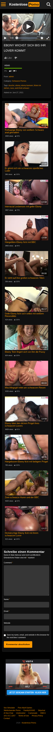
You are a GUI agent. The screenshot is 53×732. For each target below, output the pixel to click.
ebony (17, 85)
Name (7, 599)
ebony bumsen (27, 85)
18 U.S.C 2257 (9, 716)
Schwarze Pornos (19, 81)
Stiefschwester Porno (12, 710)
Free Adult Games (25, 708)
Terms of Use (23, 716)
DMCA (43, 713)
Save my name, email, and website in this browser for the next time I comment (28, 636)
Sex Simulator (9, 708)
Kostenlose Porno (29, 723)
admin (11, 77)
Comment (8, 563)
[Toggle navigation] (3, 4)
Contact (7, 718)
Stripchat (41, 710)
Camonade (32, 713)
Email (7, 611)
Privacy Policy (37, 716)
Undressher (20, 713)
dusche (11, 85)
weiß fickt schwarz (22, 88)
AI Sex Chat (8, 713)
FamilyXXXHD (29, 710)
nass (12, 88)
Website (7, 623)
